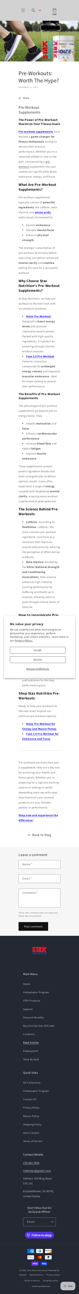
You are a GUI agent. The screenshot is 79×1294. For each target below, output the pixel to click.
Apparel (28, 1009)
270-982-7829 (31, 1163)
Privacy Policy (31, 1107)
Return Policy (31, 1116)
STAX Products (31, 1000)
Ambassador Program (36, 992)
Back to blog (41, 835)
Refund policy (36, 1274)
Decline (37, 659)
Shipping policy (50, 1280)
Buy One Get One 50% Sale (38, 1025)
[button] (23, 10)
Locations (29, 1034)
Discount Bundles (33, 1017)
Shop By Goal (31, 1059)
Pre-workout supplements (36, 131)
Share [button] (26, 98)
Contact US (29, 1099)
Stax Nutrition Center (37, 1270)
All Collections (32, 1082)
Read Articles (31, 1042)
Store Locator (31, 1132)
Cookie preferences (41, 1286)
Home (26, 984)
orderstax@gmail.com (37, 1170)
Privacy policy (53, 1274)
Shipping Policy (32, 1124)
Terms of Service (32, 1141)
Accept (38, 650)
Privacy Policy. (24, 640)
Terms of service (32, 1280)
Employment (30, 1051)
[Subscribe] (52, 1222)
